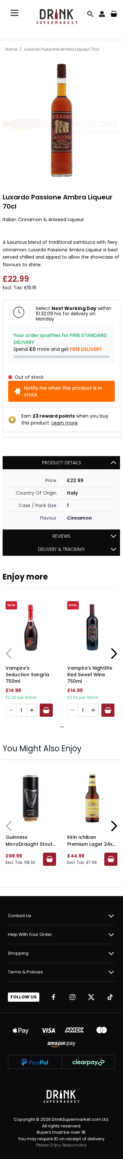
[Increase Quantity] (32, 710)
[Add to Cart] (46, 710)
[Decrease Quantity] (11, 710)
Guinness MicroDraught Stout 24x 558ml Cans (29, 844)
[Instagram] (72, 997)
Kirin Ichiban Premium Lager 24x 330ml (90, 844)
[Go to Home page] (56, 14)
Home (11, 49)
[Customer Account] (102, 14)
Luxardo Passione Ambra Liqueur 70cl (61, 49)
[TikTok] (110, 997)
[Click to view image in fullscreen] (61, 120)
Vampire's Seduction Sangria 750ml (27, 674)
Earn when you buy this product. (64, 419)
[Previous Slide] (9, 653)
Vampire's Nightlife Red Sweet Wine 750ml (89, 674)
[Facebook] (53, 997)
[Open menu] (14, 12)
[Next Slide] (113, 653)
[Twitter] (91, 997)
